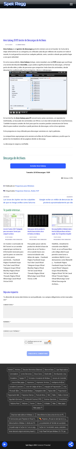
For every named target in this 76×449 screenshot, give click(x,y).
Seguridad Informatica (15, 399)
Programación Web (13, 395)
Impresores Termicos (42, 382)
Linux (65, 386)
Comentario (8, 305)
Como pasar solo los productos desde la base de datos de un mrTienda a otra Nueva (36, 231)
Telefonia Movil (14, 403)
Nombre (7, 322)
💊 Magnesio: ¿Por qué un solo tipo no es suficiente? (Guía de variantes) (53, 419)
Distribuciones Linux (60, 374)
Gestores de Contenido (59, 378)
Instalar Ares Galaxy (38, 166)
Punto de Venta (40, 395)
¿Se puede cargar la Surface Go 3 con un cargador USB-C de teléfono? (23, 427)
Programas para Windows (24, 186)
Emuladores (13, 378)
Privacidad (47, 445)
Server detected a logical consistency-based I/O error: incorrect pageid (23, 431)
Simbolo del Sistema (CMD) (33, 399)
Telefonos (25, 403)
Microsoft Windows (27, 391)
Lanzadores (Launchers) (16, 386)
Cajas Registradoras (62, 369)
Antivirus (18, 369)
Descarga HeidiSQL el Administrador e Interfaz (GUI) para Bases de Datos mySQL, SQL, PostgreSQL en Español (62, 231)
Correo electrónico (11, 331)
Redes (54, 395)
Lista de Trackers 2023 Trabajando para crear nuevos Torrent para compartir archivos (12, 231)
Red (49, 395)
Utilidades (47, 403)
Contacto (40, 445)
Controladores (14, 374)
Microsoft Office (14, 391)
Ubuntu (39, 403)
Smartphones (63, 399)
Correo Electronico (26, 374)
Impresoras (30, 382)
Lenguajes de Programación (52, 386)
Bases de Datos (49, 369)
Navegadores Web (40, 391)
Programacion (62, 391)
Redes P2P (35, 191)
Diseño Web (47, 374)
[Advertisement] (38, 22)
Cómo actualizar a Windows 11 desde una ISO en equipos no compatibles (23, 423)
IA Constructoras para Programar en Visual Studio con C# (23, 419)
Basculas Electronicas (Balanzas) (32, 369)
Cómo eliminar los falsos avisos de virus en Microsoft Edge (51, 415)
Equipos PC (22, 378)
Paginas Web (52, 391)
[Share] (71, 444)
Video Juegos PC (38, 408)
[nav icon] (71, 4)
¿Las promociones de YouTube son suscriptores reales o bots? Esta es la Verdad (53, 423)
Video (54, 403)
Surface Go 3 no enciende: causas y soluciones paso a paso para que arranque (53, 427)
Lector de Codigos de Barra (34, 386)
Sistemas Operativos (50, 399)
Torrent (32, 403)
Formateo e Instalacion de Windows (39, 378)
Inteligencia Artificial (58, 382)
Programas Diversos (22, 191)
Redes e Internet (63, 395)
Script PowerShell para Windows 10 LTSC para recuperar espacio (53, 431)
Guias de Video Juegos (18, 382)
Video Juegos (62, 403)
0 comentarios (20, 44)
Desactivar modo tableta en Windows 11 (22, 415)
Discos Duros (38, 374)
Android (10, 369)
